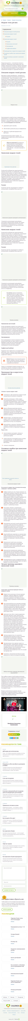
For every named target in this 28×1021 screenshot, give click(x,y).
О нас (18, 1012)
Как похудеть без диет (9, 818)
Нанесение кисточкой (12, 44)
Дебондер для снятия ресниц (11, 751)
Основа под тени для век (14, 388)
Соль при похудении (8, 778)
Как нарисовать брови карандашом (12, 856)
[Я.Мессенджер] (10, 738)
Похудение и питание (5, 13)
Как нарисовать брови (9, 831)
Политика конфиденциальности (13, 1010)
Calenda (16, 3)
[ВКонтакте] (12, 738)
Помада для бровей (16, 989)
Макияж (22, 13)
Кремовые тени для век (10, 166)
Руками (8, 36)
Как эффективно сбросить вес (13, 899)
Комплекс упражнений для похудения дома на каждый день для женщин (13, 791)
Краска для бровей (16, 957)
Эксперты (15, 1000)
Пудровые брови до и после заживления (16, 981)
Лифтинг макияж (7, 843)
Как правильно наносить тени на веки (10, 479)
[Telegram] (16, 738)
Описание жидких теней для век (12, 31)
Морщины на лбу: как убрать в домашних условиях (14, 764)
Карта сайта (23, 1010)
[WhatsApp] (17, 738)
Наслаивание (10, 46)
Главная (4, 20)
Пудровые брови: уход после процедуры (17, 919)
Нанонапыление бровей (17, 973)
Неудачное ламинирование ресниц (18, 949)
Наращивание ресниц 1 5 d (18, 926)
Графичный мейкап (11, 48)
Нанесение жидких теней (10, 34)
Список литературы (12, 1012)
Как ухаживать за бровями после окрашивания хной (18, 965)
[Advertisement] (14, 112)
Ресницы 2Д (14, 941)
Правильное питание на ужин (10, 805)
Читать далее (7, 909)
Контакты (5, 1012)
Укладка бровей (15, 934)
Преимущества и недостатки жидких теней (14, 51)
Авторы (5, 997)
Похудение (5, 776)
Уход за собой (14, 13)
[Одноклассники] (14, 738)
